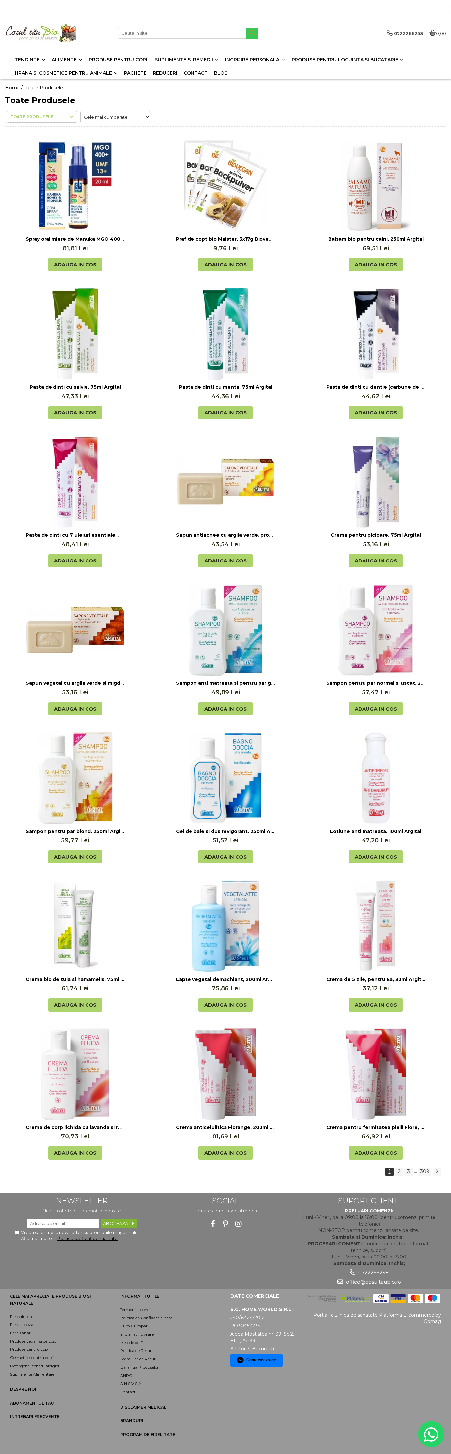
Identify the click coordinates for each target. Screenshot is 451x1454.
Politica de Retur (136, 1350)
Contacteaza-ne (261, 1360)
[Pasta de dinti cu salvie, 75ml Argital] (75, 334)
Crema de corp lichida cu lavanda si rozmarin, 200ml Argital (75, 1127)
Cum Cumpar (134, 1325)
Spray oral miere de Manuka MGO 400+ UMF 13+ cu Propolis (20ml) (75, 239)
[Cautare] (252, 33)
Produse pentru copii (30, 1349)
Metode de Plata (135, 1342)
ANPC (126, 1375)
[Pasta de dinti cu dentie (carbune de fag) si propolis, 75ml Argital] (375, 334)
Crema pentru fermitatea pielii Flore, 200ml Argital (375, 1127)
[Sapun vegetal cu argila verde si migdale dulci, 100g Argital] (75, 630)
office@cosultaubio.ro (373, 1282)
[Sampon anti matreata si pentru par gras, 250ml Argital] (225, 630)
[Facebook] (213, 1223)
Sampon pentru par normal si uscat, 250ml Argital (375, 683)
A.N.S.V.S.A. (131, 1383)
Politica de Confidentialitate (87, 1238)
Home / (14, 88)
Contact (128, 1391)
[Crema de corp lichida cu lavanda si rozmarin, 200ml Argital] (75, 1074)
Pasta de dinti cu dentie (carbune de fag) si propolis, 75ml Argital (375, 387)
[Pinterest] (225, 1223)
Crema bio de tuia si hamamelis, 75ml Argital (75, 979)
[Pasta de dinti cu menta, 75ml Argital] (225, 334)
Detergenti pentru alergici (34, 1365)
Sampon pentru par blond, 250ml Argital (75, 831)
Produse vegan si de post (33, 1341)
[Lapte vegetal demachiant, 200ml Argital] (225, 926)
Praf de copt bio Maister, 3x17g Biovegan (225, 239)
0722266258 (373, 1272)
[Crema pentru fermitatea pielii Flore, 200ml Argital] (375, 1074)
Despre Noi (23, 1389)
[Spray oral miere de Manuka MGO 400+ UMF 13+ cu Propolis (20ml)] (75, 186)
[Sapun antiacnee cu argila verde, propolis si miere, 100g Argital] (225, 482)
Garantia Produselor (139, 1367)
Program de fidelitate (147, 1434)
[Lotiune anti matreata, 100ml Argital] (375, 778)
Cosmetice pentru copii (32, 1357)
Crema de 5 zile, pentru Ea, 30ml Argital (375, 979)
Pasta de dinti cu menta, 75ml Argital (225, 387)
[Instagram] (238, 1223)
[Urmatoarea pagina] (437, 1172)
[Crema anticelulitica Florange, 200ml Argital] (225, 1074)
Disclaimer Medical (143, 1407)
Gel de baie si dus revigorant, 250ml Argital (225, 831)
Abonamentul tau (32, 1403)
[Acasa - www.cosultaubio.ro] (46, 33)
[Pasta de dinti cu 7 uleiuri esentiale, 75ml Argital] (75, 482)
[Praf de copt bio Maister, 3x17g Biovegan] (225, 186)
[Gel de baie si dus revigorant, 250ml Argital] (225, 778)
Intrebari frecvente (35, 1416)
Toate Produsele (44, 88)
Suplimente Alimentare (32, 1374)
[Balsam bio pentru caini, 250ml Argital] (375, 186)
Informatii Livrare (137, 1334)
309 (424, 1171)
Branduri (131, 1420)
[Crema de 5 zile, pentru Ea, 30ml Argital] (375, 926)
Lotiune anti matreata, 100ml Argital (375, 831)
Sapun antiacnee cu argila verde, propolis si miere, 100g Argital (225, 535)
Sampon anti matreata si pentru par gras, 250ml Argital (225, 683)
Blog (221, 73)
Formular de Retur (138, 1358)
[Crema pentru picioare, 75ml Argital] (375, 482)
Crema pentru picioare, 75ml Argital (376, 535)
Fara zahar (20, 1332)
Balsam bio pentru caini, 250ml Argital (376, 239)
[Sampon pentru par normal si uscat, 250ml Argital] (375, 630)
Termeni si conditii (137, 1309)
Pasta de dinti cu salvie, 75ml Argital (75, 387)
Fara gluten (21, 1316)
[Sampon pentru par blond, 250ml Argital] (75, 778)
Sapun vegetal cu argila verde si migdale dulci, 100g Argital (75, 683)
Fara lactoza (21, 1324)
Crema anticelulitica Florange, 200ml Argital (225, 1127)
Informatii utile (139, 1296)
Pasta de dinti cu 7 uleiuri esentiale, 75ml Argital (75, 535)
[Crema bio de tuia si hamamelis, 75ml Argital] (75, 926)
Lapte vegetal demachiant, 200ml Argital (225, 979)
